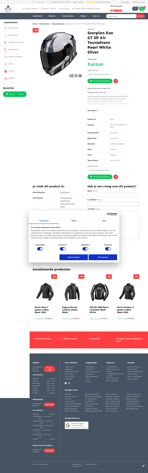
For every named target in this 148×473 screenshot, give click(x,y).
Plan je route (49, 369)
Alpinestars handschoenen (93, 411)
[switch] (63, 248)
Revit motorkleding (71, 408)
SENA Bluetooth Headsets (93, 396)
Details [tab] (74, 221)
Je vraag (93, 209)
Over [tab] (104, 221)
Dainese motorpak (111, 394)
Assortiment (37, 16)
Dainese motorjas (111, 408)
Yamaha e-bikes (132, 369)
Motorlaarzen (13, 49)
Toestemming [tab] (44, 221)
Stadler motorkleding (133, 396)
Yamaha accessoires (134, 367)
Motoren (52, 16)
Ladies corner (69, 367)
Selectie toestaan (74, 257)
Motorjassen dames (132, 404)
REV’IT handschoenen (113, 404)
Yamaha (12, 71)
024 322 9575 (40, 2)
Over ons (96, 16)
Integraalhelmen (58, 24)
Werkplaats (68, 369)
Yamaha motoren (112, 367)
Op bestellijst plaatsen (101, 81)
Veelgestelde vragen (138, 2)
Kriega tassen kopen (91, 404)
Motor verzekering (112, 381)
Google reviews (77, 466)
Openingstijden (124, 2)
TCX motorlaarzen (111, 411)
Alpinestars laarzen (91, 408)
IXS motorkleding (90, 399)
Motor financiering (112, 378)
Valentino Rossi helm (133, 401)
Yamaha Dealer (68, 16)
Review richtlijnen (76, 464)
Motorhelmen (13, 35)
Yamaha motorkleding (134, 376)
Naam (92, 191)
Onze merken (69, 374)
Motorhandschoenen (16, 42)
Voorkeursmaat (93, 70)
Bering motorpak (131, 399)
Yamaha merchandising (135, 371)
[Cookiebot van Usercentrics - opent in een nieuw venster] (108, 214)
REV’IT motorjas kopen (113, 401)
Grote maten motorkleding (134, 406)
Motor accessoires (15, 57)
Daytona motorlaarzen (133, 394)
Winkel (83, 16)
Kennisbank (68, 379)
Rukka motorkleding (71, 411)
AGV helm (68, 394)
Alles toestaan (103, 257)
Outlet (11, 64)
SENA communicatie (112, 406)
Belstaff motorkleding (92, 394)
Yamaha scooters (132, 379)
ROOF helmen (89, 401)
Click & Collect (69, 376)
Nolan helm (89, 406)
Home (35, 24)
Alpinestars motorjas (112, 399)
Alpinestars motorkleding (73, 404)
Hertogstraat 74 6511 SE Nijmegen (61, 2)
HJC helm (68, 399)
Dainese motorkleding (72, 406)
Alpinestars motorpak (113, 396)
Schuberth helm (70, 401)
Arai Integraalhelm (132, 408)
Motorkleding (13, 28)
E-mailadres (94, 200)
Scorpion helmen (70, 396)
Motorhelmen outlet (67, 204)
